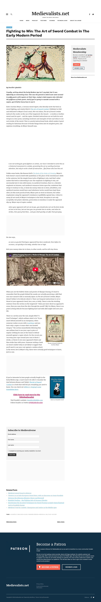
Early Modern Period (31, 514)
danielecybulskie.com (35, 400)
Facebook (89, 14)
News (27, 20)
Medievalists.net (50, 13)
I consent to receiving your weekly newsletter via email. (25, 451)
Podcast (35, 20)
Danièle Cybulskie (17, 514)
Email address (12, 434)
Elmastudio (46, 597)
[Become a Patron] (48, 569)
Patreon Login (62, 20)
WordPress (32, 597)
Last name (11, 445)
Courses (52, 20)
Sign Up (76, 65)
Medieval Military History (48, 514)
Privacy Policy (39, 584)
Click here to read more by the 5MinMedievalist (26, 395)
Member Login (78, 68)
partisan (31, 323)
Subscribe (12, 455)
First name (11, 440)
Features (43, 20)
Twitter (93, 14)
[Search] (11, 14)
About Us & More (75, 20)
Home (21, 20)
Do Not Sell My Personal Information (42, 587)
